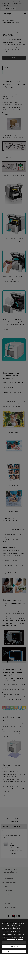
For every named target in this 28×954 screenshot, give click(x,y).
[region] (14, 936)
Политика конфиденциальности (15, 939)
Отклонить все (14, 946)
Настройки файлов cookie (14, 942)
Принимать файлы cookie (14, 951)
